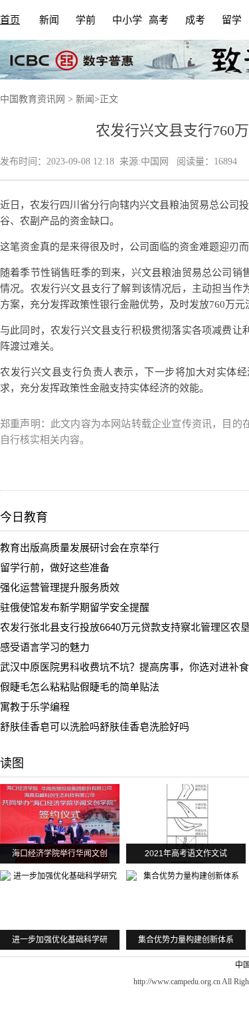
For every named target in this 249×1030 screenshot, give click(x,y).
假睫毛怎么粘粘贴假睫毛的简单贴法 (79, 686)
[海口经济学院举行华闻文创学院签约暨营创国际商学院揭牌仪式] (60, 824)
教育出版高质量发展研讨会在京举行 (79, 547)
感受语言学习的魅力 (45, 647)
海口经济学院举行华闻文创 (60, 853)
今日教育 (24, 517)
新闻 (49, 20)
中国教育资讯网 (32, 99)
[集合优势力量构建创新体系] (186, 910)
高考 (159, 20)
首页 (10, 20)
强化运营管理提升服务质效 (60, 587)
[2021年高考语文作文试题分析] (186, 824)
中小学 (127, 20)
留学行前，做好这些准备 (55, 567)
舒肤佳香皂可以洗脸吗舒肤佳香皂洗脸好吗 (94, 726)
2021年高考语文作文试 (186, 853)
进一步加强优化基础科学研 (60, 939)
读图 (12, 763)
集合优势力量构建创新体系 (186, 939)
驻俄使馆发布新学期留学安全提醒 (74, 607)
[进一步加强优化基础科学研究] (60, 910)
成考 (195, 20)
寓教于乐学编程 (35, 706)
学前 (86, 20)
